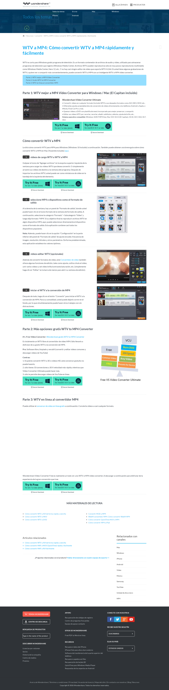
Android (75, 15)
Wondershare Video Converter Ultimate (81, 99)
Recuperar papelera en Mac (75, 659)
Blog (129, 682)
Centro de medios (29, 658)
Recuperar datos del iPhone (75, 647)
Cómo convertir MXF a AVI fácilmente (39, 548)
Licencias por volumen (31, 648)
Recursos (29, 36)
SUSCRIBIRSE (114, 634)
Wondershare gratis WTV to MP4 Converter (65, 337)
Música (119, 576)
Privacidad (73, 682)
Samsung (120, 581)
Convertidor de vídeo (70, 260)
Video (119, 570)
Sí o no (74, 11)
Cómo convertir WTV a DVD (36, 520)
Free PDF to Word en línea (75, 635)
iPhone (55, 15)
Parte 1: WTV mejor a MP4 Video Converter (43, 77)
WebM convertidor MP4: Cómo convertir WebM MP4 (109, 517)
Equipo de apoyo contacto (75, 624)
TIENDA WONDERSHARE (38, 614)
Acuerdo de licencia (86, 682)
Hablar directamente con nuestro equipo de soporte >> (88, 558)
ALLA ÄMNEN (121, 4)
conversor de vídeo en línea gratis (50, 406)
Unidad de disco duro (125, 593)
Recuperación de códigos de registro (79, 618)
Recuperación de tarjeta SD (75, 662)
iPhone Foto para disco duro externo (79, 650)
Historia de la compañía (32, 655)
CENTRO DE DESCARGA (37, 622)
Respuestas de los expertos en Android (79, 668)
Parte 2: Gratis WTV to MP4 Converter (41, 80)
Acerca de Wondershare (39, 682)
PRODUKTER (139, 4)
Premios (26, 661)
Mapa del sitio (100, 682)
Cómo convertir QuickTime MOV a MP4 (103, 520)
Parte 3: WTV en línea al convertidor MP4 (42, 83)
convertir (38, 36)
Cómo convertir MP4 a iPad (99, 523)
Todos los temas (58, 11)
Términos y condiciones (58, 682)
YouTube (120, 587)
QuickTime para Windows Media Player (80, 665)
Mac (93, 11)
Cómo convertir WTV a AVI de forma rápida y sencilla (45, 514)
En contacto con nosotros (116, 682)
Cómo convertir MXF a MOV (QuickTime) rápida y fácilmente (48, 545)
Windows (115, 11)
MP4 (118, 598)
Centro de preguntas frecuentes (77, 621)
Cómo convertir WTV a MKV (36, 517)
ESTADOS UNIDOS (116, 648)
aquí (67, 150)
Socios (25, 652)
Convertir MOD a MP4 (97, 514)
